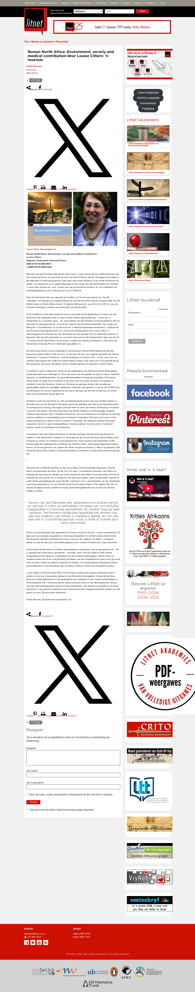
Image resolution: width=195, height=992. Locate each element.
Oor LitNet (30, 3)
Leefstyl (114, 3)
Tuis (26, 41)
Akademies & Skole (48, 3)
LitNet (162, 3)
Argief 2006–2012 (81, 937)
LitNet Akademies (148, 92)
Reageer (31, 748)
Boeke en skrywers (43, 41)
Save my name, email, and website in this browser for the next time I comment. (71, 794)
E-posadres (134, 312)
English (138, 3)
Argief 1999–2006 (81, 934)
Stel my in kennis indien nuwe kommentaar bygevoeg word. (62, 809)
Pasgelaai (151, 3)
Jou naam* (32, 770)
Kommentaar (148, 103)
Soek (142, 11)
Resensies (62, 41)
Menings (65, 3)
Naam (131, 324)
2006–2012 (148, 597)
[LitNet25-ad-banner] (112, 26)
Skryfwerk (100, 3)
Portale (126, 3)
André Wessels (34, 66)
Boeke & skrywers (82, 3)
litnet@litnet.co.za (36, 934)
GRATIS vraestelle (148, 97)
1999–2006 (148, 593)
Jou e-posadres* (35, 782)
